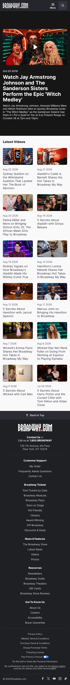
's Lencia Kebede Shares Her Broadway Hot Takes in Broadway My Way (51, 271)
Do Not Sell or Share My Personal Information (35, 661)
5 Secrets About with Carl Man (18, 392)
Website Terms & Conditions (35, 638)
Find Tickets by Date (35, 490)
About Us (35, 607)
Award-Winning (35, 520)
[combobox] (61, 5)
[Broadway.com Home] (15, 5)
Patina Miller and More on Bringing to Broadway (17, 227)
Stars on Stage (35, 505)
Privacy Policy (35, 634)
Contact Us (33, 437)
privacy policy (58, 666)
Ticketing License (35, 652)
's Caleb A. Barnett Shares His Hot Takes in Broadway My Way (49, 179)
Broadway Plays (35, 500)
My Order (35, 466)
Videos (35, 554)
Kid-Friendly (35, 510)
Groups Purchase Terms (35, 647)
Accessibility (35, 617)
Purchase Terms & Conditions (35, 643)
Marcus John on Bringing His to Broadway (52, 312)
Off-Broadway (35, 525)
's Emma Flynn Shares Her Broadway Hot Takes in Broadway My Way (17, 353)
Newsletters (35, 573)
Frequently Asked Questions (35, 471)
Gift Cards (35, 588)
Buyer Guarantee (35, 622)
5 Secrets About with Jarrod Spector (17, 312)
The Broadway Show (35, 544)
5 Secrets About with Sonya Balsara (50, 223)
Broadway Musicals (35, 495)
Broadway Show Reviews (35, 593)
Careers (35, 612)
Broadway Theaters (35, 583)
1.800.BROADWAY (41, 440)
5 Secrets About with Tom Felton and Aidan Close (52, 398)
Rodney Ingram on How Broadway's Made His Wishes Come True (15, 271)
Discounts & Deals (35, 530)
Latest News (35, 549)
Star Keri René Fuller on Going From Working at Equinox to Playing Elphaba (52, 353)
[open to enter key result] (63, 5)
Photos (35, 559)
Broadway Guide (35, 578)
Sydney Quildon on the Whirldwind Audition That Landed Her (17, 181)
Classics (35, 515)
